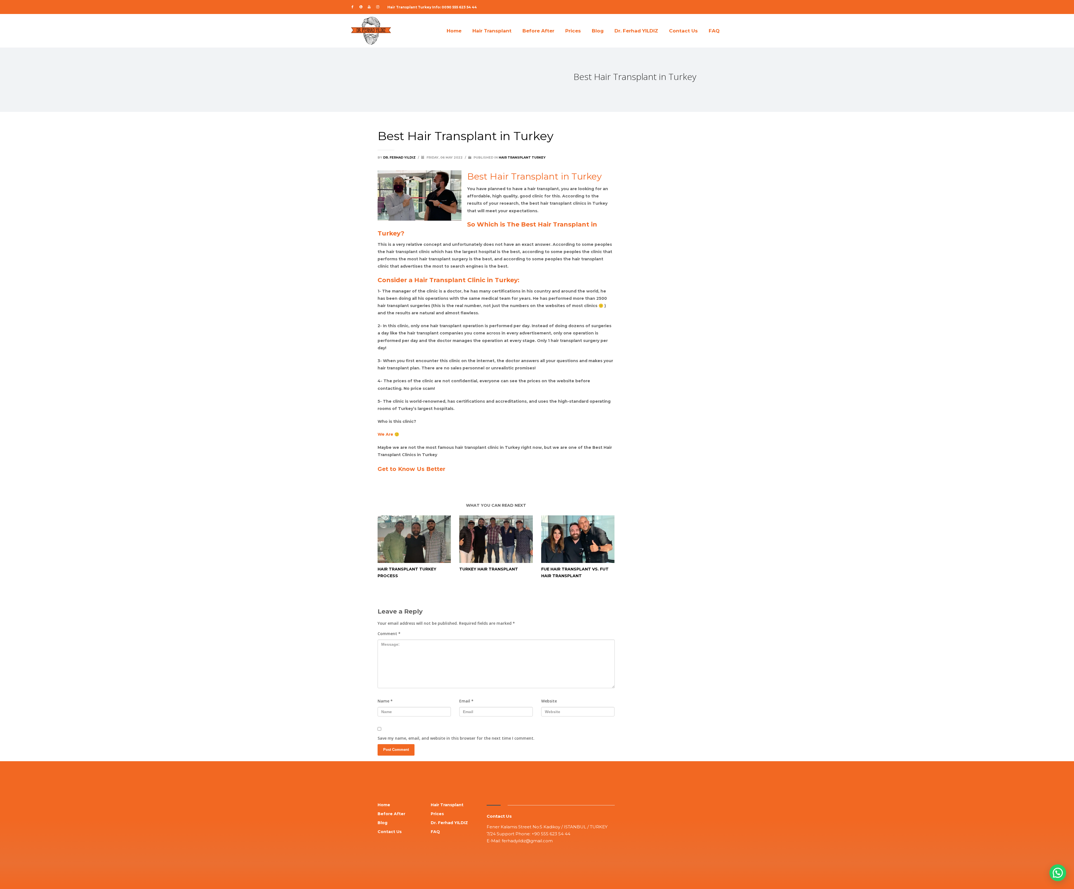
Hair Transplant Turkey (522, 157)
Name (385, 701)
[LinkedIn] (361, 7)
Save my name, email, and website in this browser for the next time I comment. (456, 738)
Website (549, 701)
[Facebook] (352, 7)
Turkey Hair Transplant (488, 569)
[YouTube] (369, 7)
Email (466, 701)
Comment (389, 633)
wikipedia (604, 483)
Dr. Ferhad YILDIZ (399, 157)
